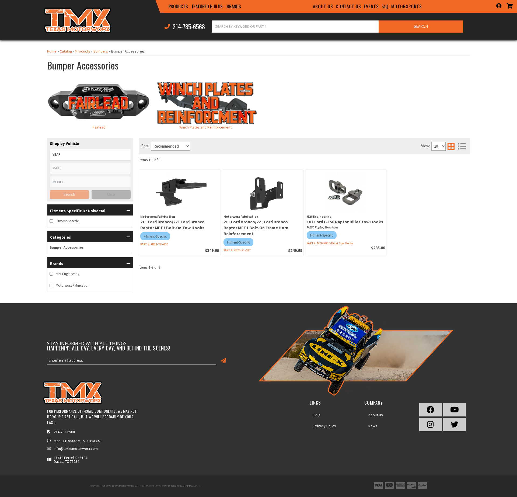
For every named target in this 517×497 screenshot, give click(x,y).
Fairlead (99, 127)
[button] (178, 6)
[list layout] (461, 146)
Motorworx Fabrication (72, 285)
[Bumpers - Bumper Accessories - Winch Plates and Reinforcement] (205, 102)
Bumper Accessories (67, 247)
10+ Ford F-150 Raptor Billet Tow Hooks (345, 221)
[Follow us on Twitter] (454, 424)
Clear (111, 194)
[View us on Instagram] (430, 424)
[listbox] (90, 154)
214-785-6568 (64, 431)
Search (69, 194)
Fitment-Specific (67, 221)
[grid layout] (451, 146)
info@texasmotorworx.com (76, 448)
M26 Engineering (67, 274)
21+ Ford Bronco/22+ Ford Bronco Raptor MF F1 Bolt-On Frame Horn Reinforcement (255, 227)
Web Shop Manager (188, 486)
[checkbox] (51, 221)
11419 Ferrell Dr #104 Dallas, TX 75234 (70, 459)
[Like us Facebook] (430, 409)
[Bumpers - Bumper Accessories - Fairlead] (99, 102)
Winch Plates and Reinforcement (205, 127)
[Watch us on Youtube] (454, 409)
